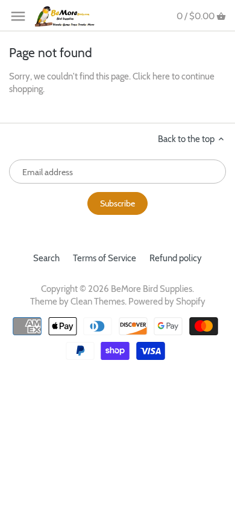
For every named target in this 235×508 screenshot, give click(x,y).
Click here (151, 76)
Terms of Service (104, 258)
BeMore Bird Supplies (151, 288)
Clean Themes (97, 301)
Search (46, 258)
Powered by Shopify (166, 301)
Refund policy (175, 258)
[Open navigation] (18, 16)
